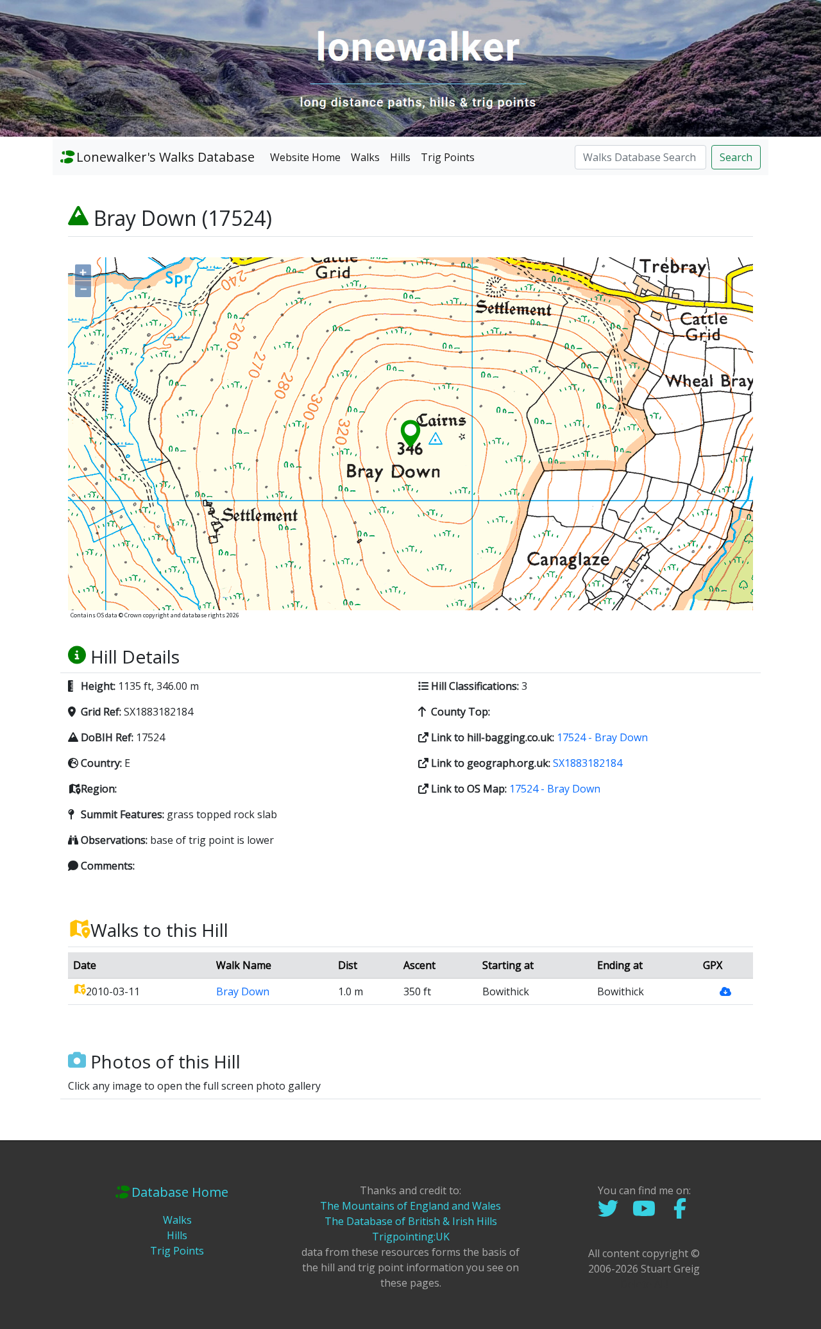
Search (736, 157)
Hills (400, 157)
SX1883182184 (587, 763)
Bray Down (242, 991)
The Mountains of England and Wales (410, 1206)
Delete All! (644, 1284)
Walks (365, 157)
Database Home (179, 1192)
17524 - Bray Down (602, 737)
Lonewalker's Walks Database (165, 157)
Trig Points (448, 157)
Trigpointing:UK (411, 1237)
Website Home (305, 157)
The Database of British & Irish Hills (411, 1221)
